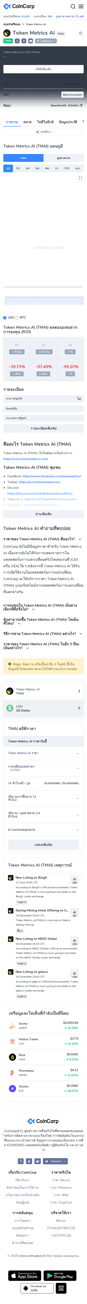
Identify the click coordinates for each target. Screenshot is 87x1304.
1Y (56, 168)
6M (47, 168)
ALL (78, 168)
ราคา (23, 158)
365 (50, 16)
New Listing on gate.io (31, 972)
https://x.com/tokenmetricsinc (40, 482)
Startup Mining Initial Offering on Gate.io (44, 910)
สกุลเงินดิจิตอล (11, 24)
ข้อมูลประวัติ (68, 122)
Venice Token (28, 1039)
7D (18, 168)
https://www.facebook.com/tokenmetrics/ (52, 476)
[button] (23, 40)
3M (37, 168)
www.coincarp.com (32, 1256)
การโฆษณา (22, 1221)
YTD (66, 168)
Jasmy (23, 1023)
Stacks (24, 1086)
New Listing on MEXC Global (36, 939)
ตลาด (27, 122)
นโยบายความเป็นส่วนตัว (23, 1195)
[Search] (73, 6)
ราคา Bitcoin (61, 1180)
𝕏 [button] (17, 41)
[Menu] (81, 6)
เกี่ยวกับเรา (22, 1180)
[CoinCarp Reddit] (37, 1161)
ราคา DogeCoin (61, 1202)
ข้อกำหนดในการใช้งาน (22, 1188)
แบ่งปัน (45, 132)
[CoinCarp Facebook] (29, 1161)
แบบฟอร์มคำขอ (22, 1228)
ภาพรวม (12, 122)
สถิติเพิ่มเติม (43, 69)
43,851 (26, 16)
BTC (23, 317)
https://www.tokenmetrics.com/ (25, 459)
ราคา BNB (61, 1195)
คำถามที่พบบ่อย (22, 1243)
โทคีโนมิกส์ (45, 122)
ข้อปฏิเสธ (22, 1202)
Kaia (22, 1055)
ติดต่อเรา (22, 1235)
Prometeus (26, 1071)
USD (11, 317)
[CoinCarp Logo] (20, 6)
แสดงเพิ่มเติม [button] (43, 845)
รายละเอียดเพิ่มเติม (44, 428)
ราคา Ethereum (61, 1188)
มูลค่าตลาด (63, 158)
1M (27, 168)
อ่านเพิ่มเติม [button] (43, 514)
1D (8, 168)
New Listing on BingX (31, 877)
